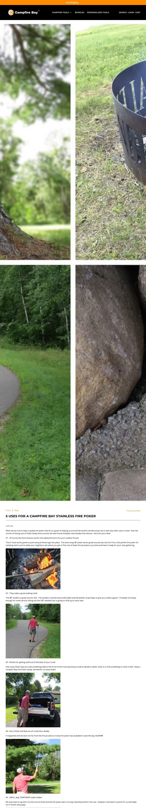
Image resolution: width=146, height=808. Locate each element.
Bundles (79, 12)
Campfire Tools (60, 12)
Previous (130, 511)
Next (138, 511)
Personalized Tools (98, 12)
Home (8, 510)
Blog (16, 510)
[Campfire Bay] (24, 12)
